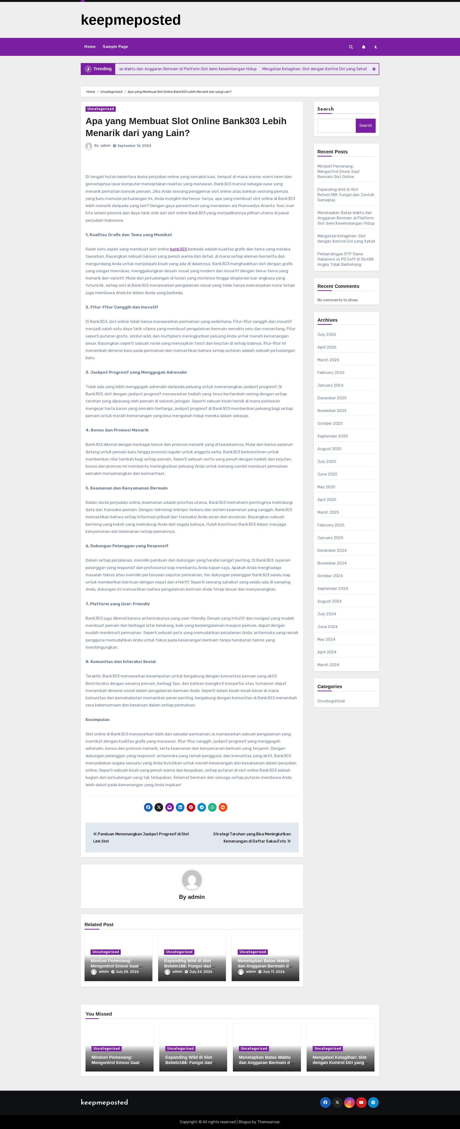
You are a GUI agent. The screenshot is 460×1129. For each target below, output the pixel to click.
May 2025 (326, 487)
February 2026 (331, 372)
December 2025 (332, 398)
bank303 (178, 249)
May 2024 (326, 639)
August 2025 (329, 449)
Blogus (245, 1122)
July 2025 (326, 461)
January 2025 (330, 537)
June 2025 (327, 474)
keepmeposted (131, 20)
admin (105, 146)
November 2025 (332, 410)
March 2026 (328, 360)
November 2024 (332, 563)
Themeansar (268, 1122)
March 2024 (328, 665)
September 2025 (332, 436)
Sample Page (115, 47)
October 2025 (330, 423)
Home (90, 47)
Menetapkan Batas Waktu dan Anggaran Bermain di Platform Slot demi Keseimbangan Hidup (346, 218)
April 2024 (327, 652)
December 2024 (332, 550)
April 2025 (326, 499)
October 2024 (330, 576)
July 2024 (326, 614)
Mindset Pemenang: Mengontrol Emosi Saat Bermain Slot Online (114, 965)
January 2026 (330, 385)
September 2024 (332, 588)
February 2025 (331, 525)
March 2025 (328, 512)
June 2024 (327, 626)
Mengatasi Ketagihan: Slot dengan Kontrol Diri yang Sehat (340, 1062)
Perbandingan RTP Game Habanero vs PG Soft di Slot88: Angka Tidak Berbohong (345, 259)
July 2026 (326, 334)
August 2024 (329, 601)
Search (325, 109)
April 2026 (327, 347)
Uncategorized (100, 109)
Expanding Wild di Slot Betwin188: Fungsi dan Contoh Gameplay (187, 965)
